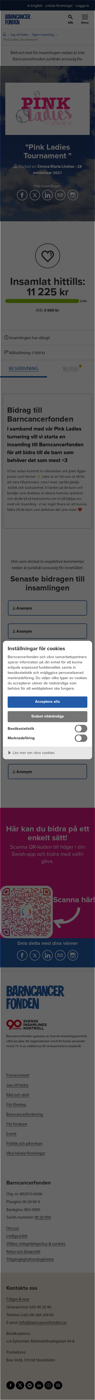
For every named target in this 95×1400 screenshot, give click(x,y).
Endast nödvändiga (47, 716)
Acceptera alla (47, 701)
